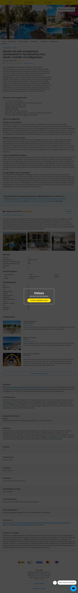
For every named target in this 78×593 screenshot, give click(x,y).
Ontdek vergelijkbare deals (39, 300)
